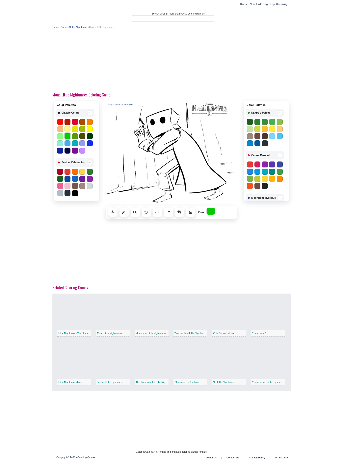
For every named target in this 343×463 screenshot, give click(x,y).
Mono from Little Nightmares (151, 333)
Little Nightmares (79, 27)
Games (64, 27)
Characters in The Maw (186, 382)
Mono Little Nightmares (109, 333)
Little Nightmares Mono (70, 382)
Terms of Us (282, 457)
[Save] (190, 212)
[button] (75, 113)
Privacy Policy (257, 457)
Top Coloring (279, 4)
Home (244, 4)
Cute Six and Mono (223, 333)
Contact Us (232, 457)
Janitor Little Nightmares (110, 382)
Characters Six (260, 333)
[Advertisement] (171, 61)
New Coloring (259, 4)
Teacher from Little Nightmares (190, 333)
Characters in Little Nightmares (268, 382)
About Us (211, 457)
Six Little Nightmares (224, 382)
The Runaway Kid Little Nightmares (155, 382)
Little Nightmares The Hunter (73, 333)
